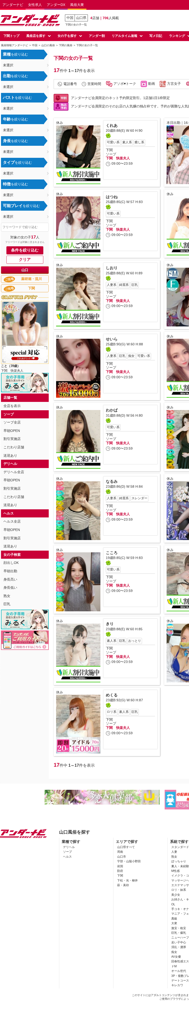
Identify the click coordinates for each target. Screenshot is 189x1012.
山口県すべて (126, 847)
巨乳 (6, 604)
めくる (112, 695)
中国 (69, 18)
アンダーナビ (12, 5)
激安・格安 (178, 928)
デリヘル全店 (13, 472)
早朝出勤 (10, 571)
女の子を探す (67, 36)
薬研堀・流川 (23, 279)
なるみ (112, 481)
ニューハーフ (180, 937)
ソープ (67, 851)
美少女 (175, 894)
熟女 (6, 596)
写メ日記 (155, 36)
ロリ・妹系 (178, 890)
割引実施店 (12, 439)
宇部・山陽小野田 (129, 861)
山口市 (121, 856)
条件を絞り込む (25, 250)
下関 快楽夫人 (118, 158)
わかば (112, 410)
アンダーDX (56, 5)
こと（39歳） (10, 366)
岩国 (120, 866)
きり (110, 624)
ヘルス (67, 856)
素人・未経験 (180, 866)
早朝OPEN (11, 431)
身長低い (10, 587)
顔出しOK (11, 563)
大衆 (174, 923)
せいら (112, 339)
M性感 (175, 871)
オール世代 (178, 971)
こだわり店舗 (13, 447)
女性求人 (35, 5)
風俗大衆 (77, 5)
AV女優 (176, 956)
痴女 (174, 952)
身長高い (10, 579)
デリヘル (69, 847)
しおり (112, 268)
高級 (174, 918)
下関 (20, 288)
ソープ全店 (12, 422)
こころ (112, 553)
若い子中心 (178, 942)
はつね (112, 197)
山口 (24, 270)
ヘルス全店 (12, 521)
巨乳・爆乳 (178, 933)
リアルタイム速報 (124, 36)
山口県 (81, 18)
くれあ (112, 125)
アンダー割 (97, 36)
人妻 (174, 851)
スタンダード (180, 847)
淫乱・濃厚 (178, 947)
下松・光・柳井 (127, 880)
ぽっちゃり (178, 861)
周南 (120, 851)
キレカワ (177, 985)
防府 (120, 871)
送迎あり (10, 455)
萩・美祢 (123, 885)
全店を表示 (12, 406)
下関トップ (11, 36)
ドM (174, 966)
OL (173, 904)
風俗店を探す (36, 36)
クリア (25, 259)
